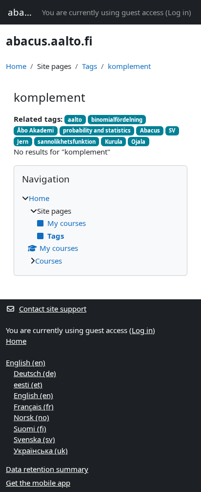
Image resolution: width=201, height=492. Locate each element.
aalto (75, 119)
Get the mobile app (38, 483)
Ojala (138, 141)
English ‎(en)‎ (25, 362)
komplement (129, 66)
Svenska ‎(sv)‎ (34, 439)
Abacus (150, 130)
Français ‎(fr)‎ (34, 406)
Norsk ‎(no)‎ (31, 417)
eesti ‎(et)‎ (28, 384)
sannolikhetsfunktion (67, 141)
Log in (178, 12)
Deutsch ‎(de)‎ (35, 373)
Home (16, 66)
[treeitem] (100, 229)
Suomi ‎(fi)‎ (30, 428)
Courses (48, 261)
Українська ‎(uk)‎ (41, 450)
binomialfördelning (116, 119)
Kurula (113, 141)
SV (172, 130)
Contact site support (52, 308)
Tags (89, 66)
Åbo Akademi (35, 130)
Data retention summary (47, 469)
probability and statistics (97, 130)
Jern (22, 141)
